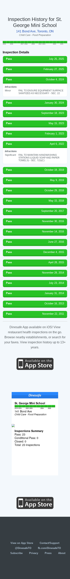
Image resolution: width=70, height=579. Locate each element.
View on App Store (21, 543)
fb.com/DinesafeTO (49, 548)
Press (48, 553)
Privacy (33, 553)
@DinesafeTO (23, 548)
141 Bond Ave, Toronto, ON (35, 31)
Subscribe (16, 553)
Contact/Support (49, 543)
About (61, 553)
